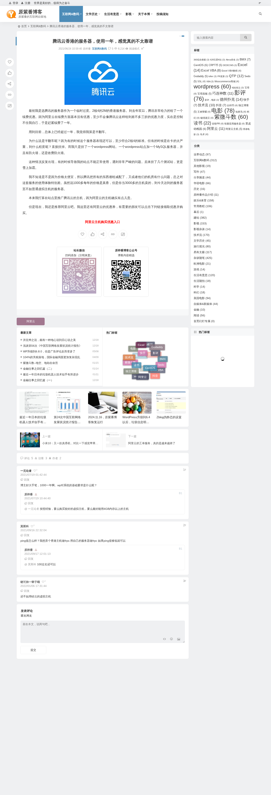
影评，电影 (212, 100)
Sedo (161, 359)
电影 (223, 110)
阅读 (196, 315)
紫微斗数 (231, 117)
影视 (129, 14)
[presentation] (163, 398)
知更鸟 (240, 111)
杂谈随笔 (199, 257)
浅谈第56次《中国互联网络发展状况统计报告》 (52, 345)
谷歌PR (218, 123)
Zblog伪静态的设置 (169, 417)
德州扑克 (140, 365)
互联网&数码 (70, 14)
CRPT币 (215, 65)
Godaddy (201, 76)
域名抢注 (238, 87)
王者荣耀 (203, 111)
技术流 (129, 354)
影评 (155, 347)
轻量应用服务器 (234, 123)
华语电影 (199, 183)
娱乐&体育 (200, 200)
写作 (196, 171)
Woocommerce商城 (226, 81)
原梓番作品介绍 (203, 194)
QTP (236, 76)
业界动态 (199, 154)
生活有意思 (111, 14)
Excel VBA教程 (231, 70)
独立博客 (131, 368)
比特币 (232, 105)
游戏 (196, 269)
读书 (136, 355)
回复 (27, 479)
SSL (201, 81)
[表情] (171, 639)
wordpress (140, 377)
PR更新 (222, 76)
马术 (204, 134)
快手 (142, 345)
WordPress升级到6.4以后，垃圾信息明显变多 (136, 422)
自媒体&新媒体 (203, 303)
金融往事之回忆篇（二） (38, 368)
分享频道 (199, 177)
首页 (24, 26)
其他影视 (199, 165)
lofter (213, 76)
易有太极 (199, 252)
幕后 (196, 211)
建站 (196, 217)
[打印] (126, 48)
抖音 (155, 372)
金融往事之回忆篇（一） (38, 380)
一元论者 (26, 470)
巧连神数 (154, 364)
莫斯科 (32, 564)
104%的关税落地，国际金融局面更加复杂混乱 (51, 357)
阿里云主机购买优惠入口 (102, 222)
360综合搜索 (201, 59)
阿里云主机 (234, 128)
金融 (196, 309)
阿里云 (31, 321)
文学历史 (92, 14)
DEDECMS (230, 65)
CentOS (150, 357)
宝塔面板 (204, 93)
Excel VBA (211, 70)
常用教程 (199, 206)
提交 (33, 649)
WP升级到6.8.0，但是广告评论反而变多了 (49, 351)
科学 (196, 286)
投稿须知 (162, 14)
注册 (27, 3)
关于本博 (144, 14)
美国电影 (199, 298)
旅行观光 (199, 246)
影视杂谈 (199, 229)
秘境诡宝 (206, 118)
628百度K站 (217, 59)
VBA (210, 81)
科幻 (196, 292)
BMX (245, 59)
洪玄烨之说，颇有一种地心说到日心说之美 (49, 340)
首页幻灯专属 (202, 321)
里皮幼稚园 (146, 351)
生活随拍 (199, 280)
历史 (196, 188)
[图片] (178, 639)
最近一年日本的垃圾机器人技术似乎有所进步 (51, 374)
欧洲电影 (199, 263)
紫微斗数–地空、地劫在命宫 (40, 362)
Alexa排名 (232, 59)
